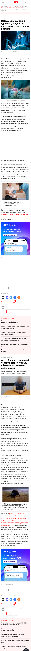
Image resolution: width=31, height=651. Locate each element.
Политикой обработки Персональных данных (12, 7)
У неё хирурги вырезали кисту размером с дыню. (15, 214)
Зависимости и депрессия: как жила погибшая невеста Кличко (12, 322)
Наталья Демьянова (8, 609)
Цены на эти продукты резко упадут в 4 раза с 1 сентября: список (15, 327)
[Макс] (7, 297)
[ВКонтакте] (14, 297)
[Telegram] (10, 297)
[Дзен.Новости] (3, 297)
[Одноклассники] (18, 297)
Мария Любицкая (7, 258)
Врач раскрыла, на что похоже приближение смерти (15, 351)
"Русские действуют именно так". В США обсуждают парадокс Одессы (14, 339)
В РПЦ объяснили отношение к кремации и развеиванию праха (14, 345)
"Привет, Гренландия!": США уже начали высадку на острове (13, 333)
